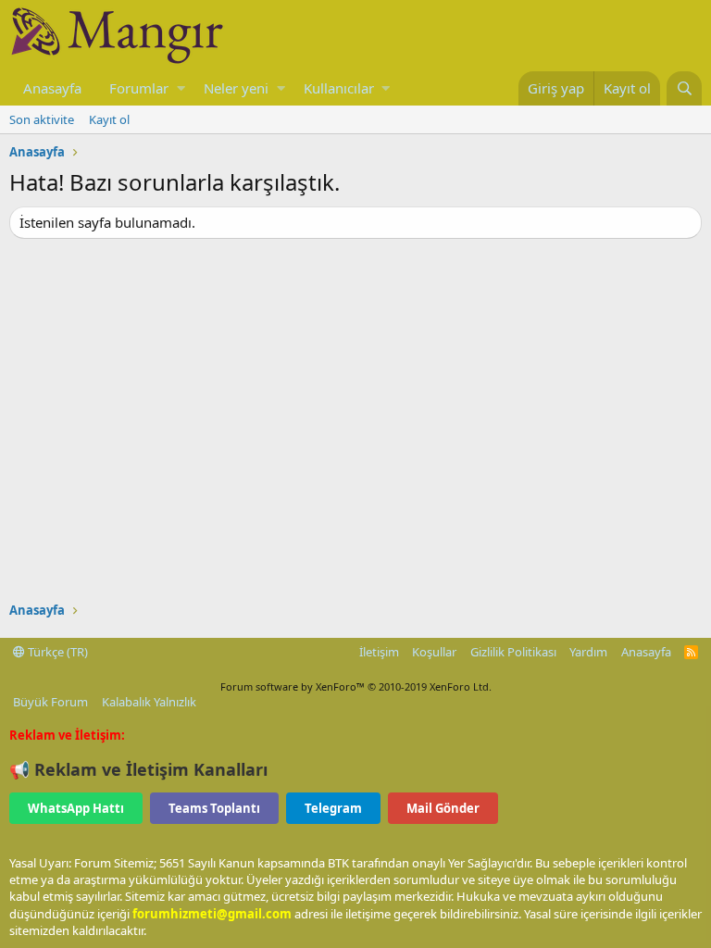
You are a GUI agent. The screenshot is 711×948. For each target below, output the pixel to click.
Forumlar (138, 88)
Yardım (588, 651)
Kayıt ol (109, 119)
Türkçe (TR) (56, 651)
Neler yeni (236, 88)
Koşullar (434, 651)
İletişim (379, 651)
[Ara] (684, 88)
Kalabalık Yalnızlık (149, 701)
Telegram (333, 808)
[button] (181, 88)
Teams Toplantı (214, 808)
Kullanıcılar (339, 88)
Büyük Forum (50, 701)
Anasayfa (52, 88)
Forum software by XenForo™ (356, 686)
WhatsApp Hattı (76, 808)
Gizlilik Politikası (513, 651)
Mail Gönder (443, 808)
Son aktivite (41, 119)
